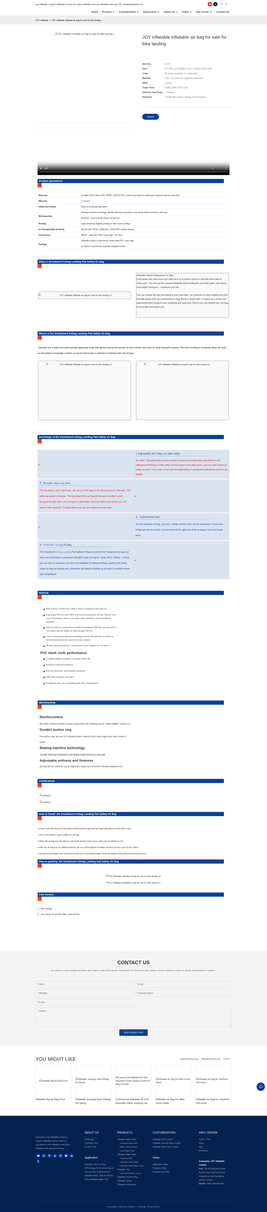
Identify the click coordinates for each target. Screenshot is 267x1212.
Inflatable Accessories (210, 1059)
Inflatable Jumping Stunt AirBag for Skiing (93, 1101)
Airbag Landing (63, 552)
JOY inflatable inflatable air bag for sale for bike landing (76, 20)
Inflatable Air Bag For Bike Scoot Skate (170, 1101)
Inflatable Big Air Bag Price (50, 1099)
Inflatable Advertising (189, 1059)
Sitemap (142, 1206)
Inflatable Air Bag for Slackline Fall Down (212, 1101)
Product (226, 1059)
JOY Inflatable (41, 20)
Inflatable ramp (52, 544)
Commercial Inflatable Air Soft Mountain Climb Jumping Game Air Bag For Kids (133, 1101)
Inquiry (150, 117)
